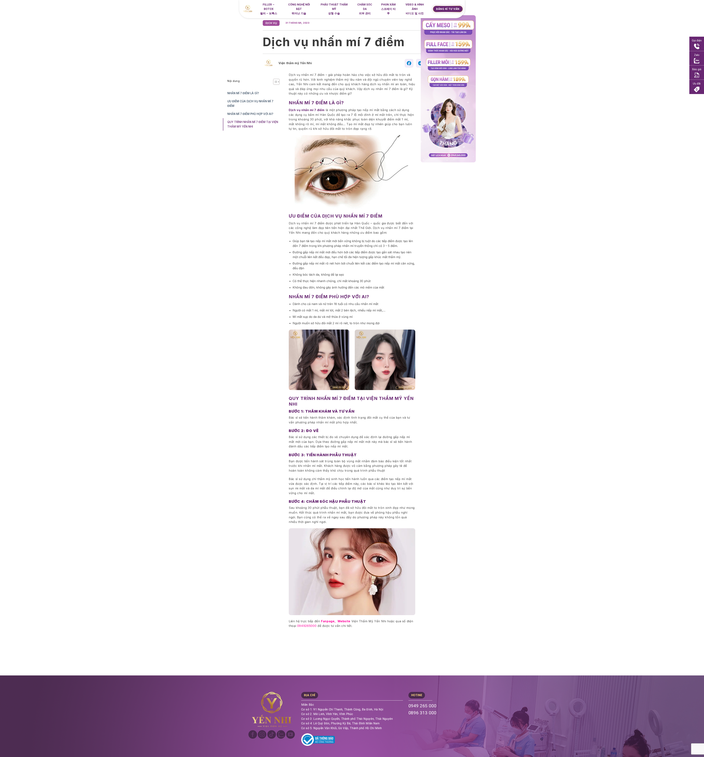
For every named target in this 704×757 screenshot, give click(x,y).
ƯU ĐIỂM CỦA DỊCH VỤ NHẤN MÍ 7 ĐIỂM (250, 103)
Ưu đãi (697, 83)
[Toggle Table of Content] (274, 82)
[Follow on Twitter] (281, 734)
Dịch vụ (271, 23)
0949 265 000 (422, 705)
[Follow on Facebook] (252, 734)
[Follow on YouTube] (290, 734)
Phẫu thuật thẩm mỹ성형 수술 (334, 9)
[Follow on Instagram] (262, 734)
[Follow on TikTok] (271, 734)
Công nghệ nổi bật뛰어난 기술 (299, 9)
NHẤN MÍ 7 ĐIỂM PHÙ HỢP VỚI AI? (250, 114)
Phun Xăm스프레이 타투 (388, 9)
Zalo (696, 55)
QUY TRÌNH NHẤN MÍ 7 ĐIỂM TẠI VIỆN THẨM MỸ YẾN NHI (252, 124)
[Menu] (427, 9)
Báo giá (696, 69)
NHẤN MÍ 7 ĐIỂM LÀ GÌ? (243, 93)
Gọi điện (697, 40)
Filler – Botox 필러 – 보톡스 (268, 9)
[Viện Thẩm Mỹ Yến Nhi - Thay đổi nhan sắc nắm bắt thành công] (249, 8)
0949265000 (306, 626)
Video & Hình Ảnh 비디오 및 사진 (415, 9)
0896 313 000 (422, 712)
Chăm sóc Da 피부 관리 (364, 9)
